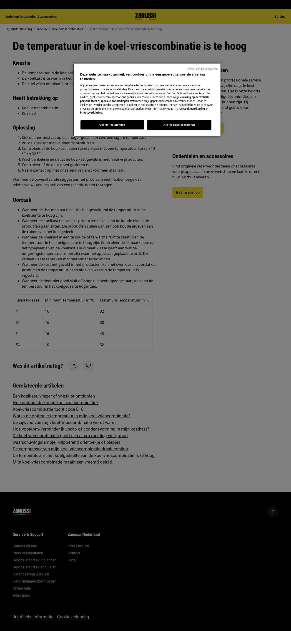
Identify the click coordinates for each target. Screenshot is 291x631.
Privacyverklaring (91, 112)
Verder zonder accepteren (203, 69)
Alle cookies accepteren (179, 124)
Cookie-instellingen (112, 124)
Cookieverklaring (194, 108)
